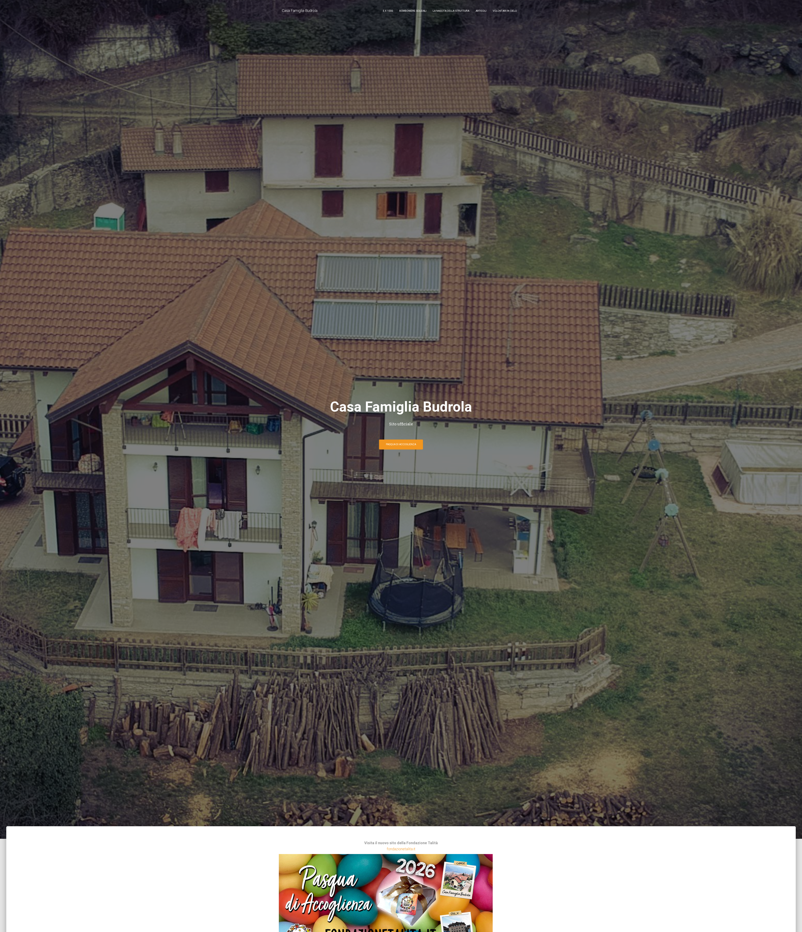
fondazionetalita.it (401, 849)
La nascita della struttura (451, 10)
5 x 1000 (388, 10)
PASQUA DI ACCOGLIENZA (401, 444)
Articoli (481, 10)
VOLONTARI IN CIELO (505, 10)
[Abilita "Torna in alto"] (793, 923)
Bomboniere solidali (412, 10)
